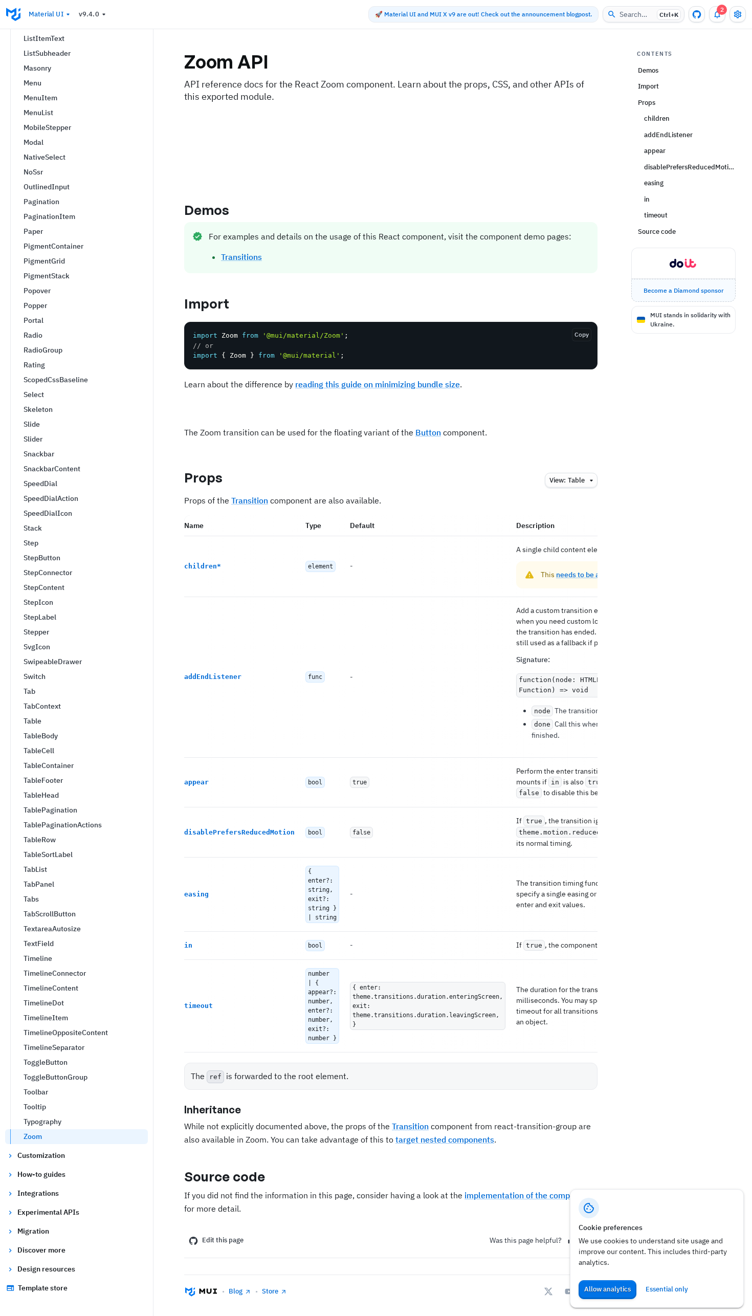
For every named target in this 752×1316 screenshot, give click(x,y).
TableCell (39, 750)
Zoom (33, 1136)
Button (428, 432)
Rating (34, 364)
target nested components (444, 1139)
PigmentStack (47, 275)
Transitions (241, 257)
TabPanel (39, 884)
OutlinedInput (47, 186)
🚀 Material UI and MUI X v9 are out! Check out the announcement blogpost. (483, 14)
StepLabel (40, 617)
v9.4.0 (89, 14)
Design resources (46, 1269)
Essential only (667, 1289)
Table (32, 721)
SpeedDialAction (51, 498)
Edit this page (223, 1240)
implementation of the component (528, 1195)
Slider (33, 439)
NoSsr (33, 172)
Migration (33, 1231)
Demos (207, 210)
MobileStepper (47, 127)
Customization (41, 1155)
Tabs (31, 899)
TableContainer (49, 765)
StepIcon (38, 602)
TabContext (42, 706)
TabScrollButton (50, 913)
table (567, 480)
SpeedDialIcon (48, 513)
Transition (249, 500)
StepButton (42, 557)
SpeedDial (40, 483)
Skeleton (38, 409)
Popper (35, 305)
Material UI (46, 14)
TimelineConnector (55, 973)
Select (34, 394)
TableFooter (43, 780)
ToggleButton (46, 1062)
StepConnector (48, 572)
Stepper (36, 632)
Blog (235, 1291)
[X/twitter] (548, 1291)
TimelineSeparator (54, 1047)
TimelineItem (46, 1017)
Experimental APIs (48, 1212)
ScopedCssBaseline (56, 379)
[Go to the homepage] (13, 14)
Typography (42, 1121)
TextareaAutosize (52, 928)
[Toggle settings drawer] (737, 14)
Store (270, 1291)
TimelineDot (44, 1002)
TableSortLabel (48, 854)
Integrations (38, 1193)
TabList (35, 869)
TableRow (40, 839)
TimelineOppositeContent (66, 1032)
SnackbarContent (52, 468)
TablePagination (50, 810)
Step (31, 542)
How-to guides (41, 1174)
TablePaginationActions (63, 824)
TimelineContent (51, 988)
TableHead (41, 795)
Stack (33, 528)
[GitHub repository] (697, 14)
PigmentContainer (53, 246)
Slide (32, 424)
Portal (33, 320)
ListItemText (44, 38)
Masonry (37, 68)
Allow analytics (607, 1289)
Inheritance (212, 1109)
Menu (32, 82)
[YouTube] (569, 1291)
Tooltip (35, 1106)
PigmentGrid (44, 261)
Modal (33, 142)
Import (207, 303)
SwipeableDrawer (53, 661)
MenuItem (40, 97)
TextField (39, 943)
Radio (33, 335)
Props (203, 477)
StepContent (44, 587)
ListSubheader (47, 53)
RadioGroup (43, 350)
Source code (224, 1176)
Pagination (41, 201)
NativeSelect (44, 157)
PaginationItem (49, 216)
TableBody (41, 735)
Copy (581, 334)
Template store (43, 1287)
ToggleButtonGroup (55, 1077)
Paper (33, 231)
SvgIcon (37, 646)
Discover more (41, 1250)
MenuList (38, 112)
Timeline (38, 958)
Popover (37, 290)
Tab (29, 691)
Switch (35, 676)
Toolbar (36, 1091)
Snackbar (39, 453)
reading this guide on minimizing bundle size (377, 384)
